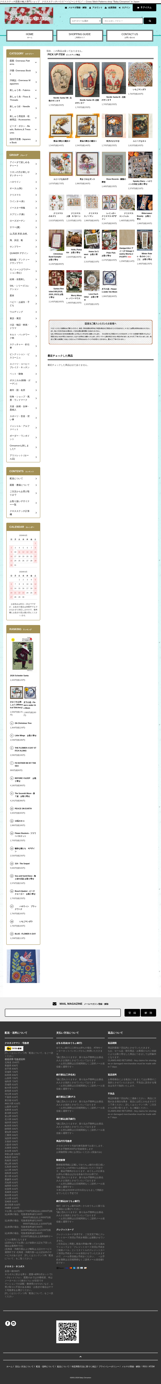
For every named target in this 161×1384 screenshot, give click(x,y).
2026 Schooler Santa (19, 676)
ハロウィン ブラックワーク (25, 907)
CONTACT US (130, 35)
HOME (29, 35)
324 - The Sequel (24, 864)
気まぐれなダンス (87, 179)
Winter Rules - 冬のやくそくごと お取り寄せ (144, 256)
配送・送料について (45, 1366)
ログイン (126, 7)
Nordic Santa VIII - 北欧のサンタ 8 (60, 99)
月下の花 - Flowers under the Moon (109, 290)
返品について (63, 1366)
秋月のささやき (113, 141)
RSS (145, 1366)
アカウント (97, 7)
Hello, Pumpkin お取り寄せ (74, 251)
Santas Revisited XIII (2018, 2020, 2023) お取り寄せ (56, 293)
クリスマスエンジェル (126, 214)
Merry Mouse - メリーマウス (74, 296)
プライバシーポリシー (109, 1366)
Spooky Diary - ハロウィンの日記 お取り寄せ (140, 182)
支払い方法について (24, 1366)
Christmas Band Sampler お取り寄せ (56, 257)
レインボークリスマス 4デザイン (109, 216)
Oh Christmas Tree (24, 723)
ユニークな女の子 (61, 179)
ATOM (152, 1366)
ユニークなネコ (139, 141)
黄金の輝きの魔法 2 (61, 141)
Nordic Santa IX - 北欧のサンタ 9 (114, 98)
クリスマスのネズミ (56, 214)
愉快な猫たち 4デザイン (25, 849)
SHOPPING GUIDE (80, 35)
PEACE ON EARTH (23, 809)
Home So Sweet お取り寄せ (91, 254)
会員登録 (112, 7)
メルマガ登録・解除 (77, 7)
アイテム (146, 7)
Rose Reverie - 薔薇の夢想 (114, 180)
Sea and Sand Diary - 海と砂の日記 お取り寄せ (25, 877)
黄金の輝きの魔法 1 (88, 141)
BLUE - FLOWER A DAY (25, 934)
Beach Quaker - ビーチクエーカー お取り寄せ (25, 892)
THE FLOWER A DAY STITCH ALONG (25, 749)
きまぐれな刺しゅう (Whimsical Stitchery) (16, 705)
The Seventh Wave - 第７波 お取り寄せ (25, 794)
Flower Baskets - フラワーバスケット (25, 834)
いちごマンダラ (139, 89)
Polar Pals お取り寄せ (109, 254)
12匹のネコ (20, 821)
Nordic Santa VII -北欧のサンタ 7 (87, 101)
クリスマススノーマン (91, 214)
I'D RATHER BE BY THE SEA (25, 764)
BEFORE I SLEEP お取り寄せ (25, 779)
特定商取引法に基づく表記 (84, 1366)
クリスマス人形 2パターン (73, 214)
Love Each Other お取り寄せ (91, 297)
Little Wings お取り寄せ (25, 735)
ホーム (9, 1366)
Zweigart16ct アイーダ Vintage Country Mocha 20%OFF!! (126, 252)
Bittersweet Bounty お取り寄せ (144, 216)
